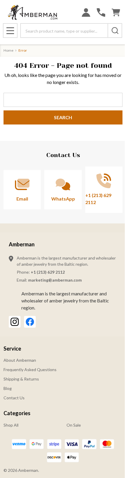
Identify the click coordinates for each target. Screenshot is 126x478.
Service (12, 348)
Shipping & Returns (21, 378)
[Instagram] (15, 322)
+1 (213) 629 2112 (48, 272)
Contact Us (14, 397)
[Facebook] (30, 322)
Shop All (11, 425)
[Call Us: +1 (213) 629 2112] (101, 12)
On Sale (74, 425)
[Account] (86, 12)
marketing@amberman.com (55, 279)
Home (8, 50)
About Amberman (20, 360)
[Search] (115, 30)
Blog (8, 388)
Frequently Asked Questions (30, 369)
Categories (17, 413)
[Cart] (115, 12)
